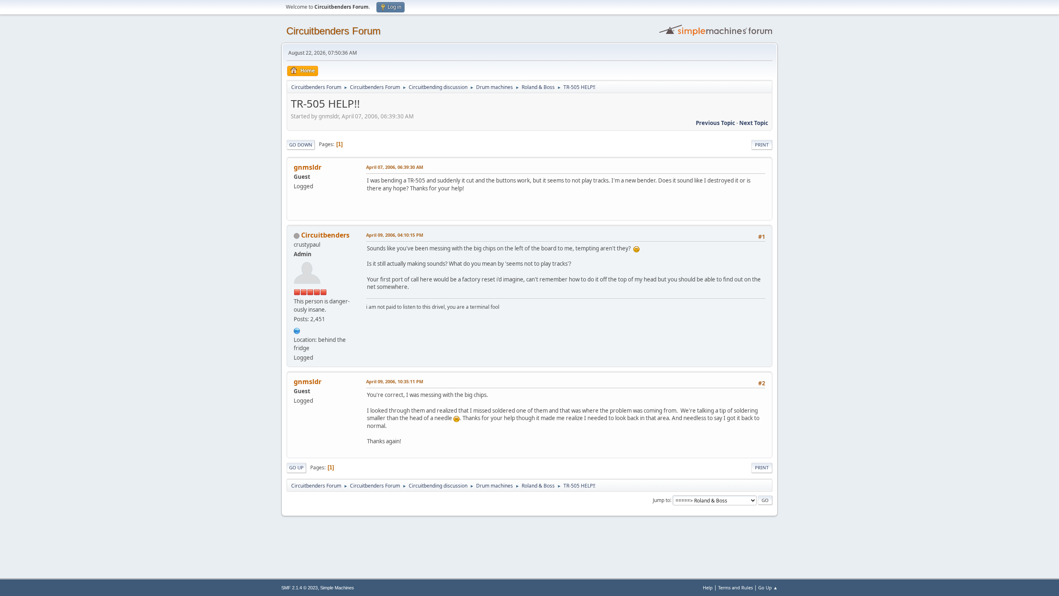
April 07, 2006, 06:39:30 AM (394, 167)
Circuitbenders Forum (333, 30)
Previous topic (715, 123)
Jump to (661, 499)
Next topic (753, 123)
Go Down (300, 145)
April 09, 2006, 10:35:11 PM (394, 381)
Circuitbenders (325, 235)
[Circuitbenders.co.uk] (297, 330)
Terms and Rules (735, 587)
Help (708, 587)
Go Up (296, 467)
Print (762, 145)
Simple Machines (337, 587)
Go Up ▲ (768, 587)
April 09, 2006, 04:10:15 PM (394, 235)
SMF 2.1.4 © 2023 (299, 587)
